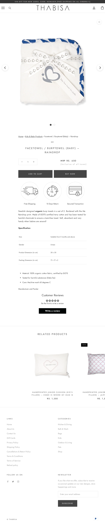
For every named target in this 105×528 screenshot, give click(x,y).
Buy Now (70, 174)
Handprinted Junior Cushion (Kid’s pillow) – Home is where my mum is (52, 393)
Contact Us (11, 433)
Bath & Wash (63, 429)
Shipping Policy (13, 447)
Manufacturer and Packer (28, 289)
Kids (60, 438)
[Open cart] (102, 7)
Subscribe (67, 503)
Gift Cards (11, 438)
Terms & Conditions (15, 456)
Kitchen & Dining (65, 424)
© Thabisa (12, 519)
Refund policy (12, 465)
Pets (59, 447)
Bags (60, 433)
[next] (100, 67)
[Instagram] (18, 481)
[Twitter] (13, 481)
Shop (60, 451)
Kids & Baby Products (34, 136)
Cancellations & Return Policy (18, 451)
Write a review (52, 310)
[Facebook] (8, 481)
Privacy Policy (12, 442)
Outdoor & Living (65, 442)
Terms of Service (13, 460)
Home (20, 136)
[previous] (5, 67)
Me (52, 142)
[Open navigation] (3, 8)
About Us (10, 429)
